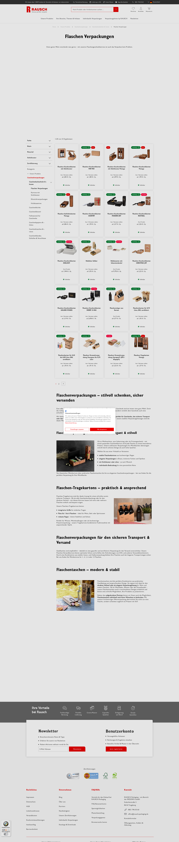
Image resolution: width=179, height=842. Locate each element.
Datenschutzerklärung (70, 423)
